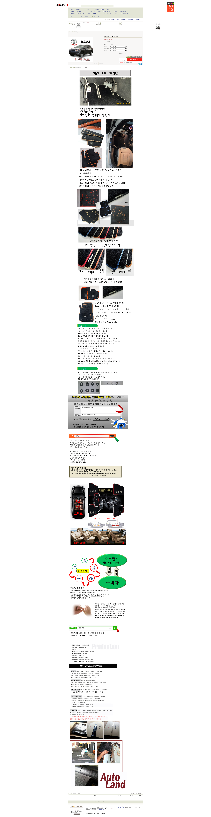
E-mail (102, 809)
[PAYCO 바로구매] (134, 59)
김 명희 (99, 809)
